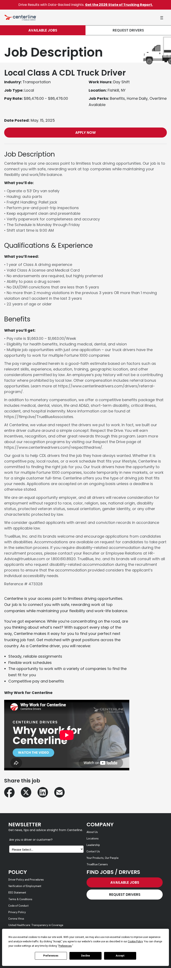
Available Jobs (42, 30)
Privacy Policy (17, 912)
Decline (85, 955)
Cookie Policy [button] (135, 941)
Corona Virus (16, 918)
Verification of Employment (24, 886)
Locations (93, 838)
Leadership (93, 845)
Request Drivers (128, 30)
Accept (120, 955)
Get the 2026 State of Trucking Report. (119, 4)
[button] (161, 18)
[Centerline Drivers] (20, 17)
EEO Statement (17, 892)
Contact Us (93, 851)
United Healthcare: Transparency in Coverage (35, 925)
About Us (92, 832)
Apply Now (85, 132)
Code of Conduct (18, 905)
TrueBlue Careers (97, 864)
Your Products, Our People (102, 858)
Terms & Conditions (20, 899)
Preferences (50, 955)
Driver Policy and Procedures (26, 879)
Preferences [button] (65, 945)
